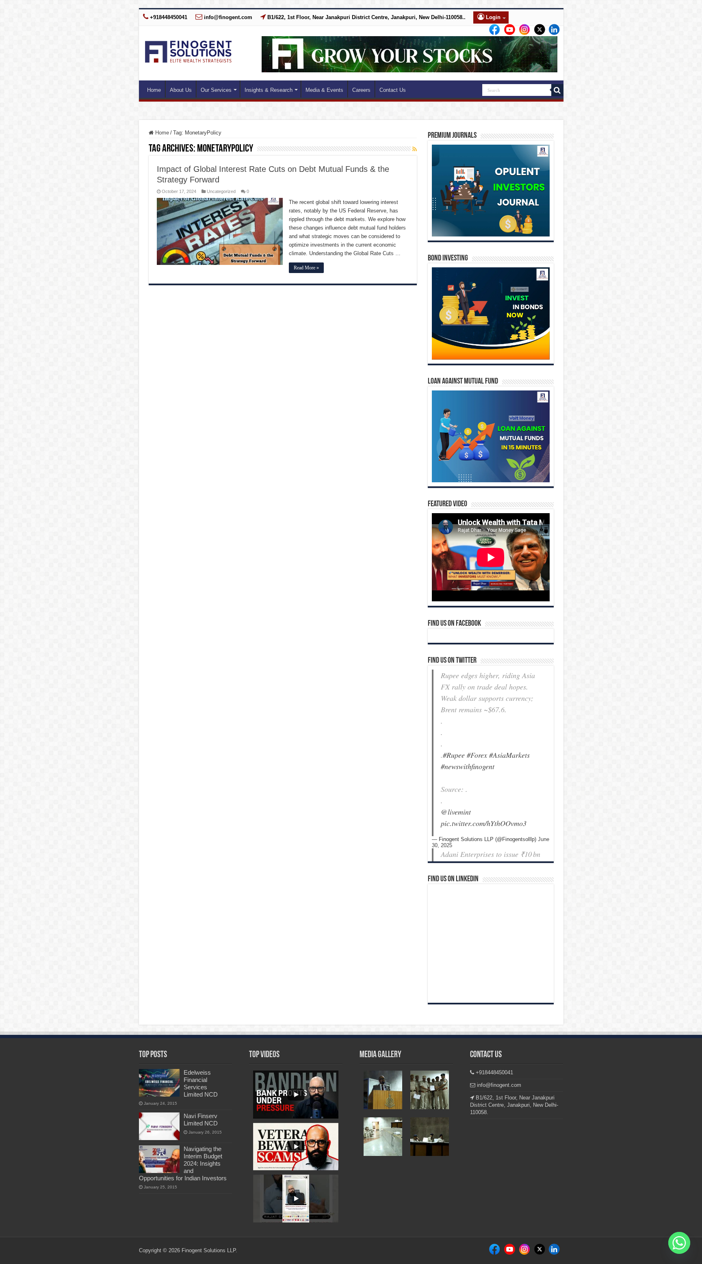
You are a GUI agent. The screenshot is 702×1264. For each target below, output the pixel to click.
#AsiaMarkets (509, 755)
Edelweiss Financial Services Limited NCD (201, 1083)
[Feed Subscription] (414, 149)
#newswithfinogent (467, 766)
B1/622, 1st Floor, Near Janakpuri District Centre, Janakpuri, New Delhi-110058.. (366, 17)
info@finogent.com (227, 17)
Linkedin (522, 30)
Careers (361, 90)
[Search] (557, 90)
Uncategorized (221, 191)
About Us (181, 90)
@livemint (456, 812)
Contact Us (392, 90)
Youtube (551, 30)
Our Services (216, 90)
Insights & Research (268, 90)
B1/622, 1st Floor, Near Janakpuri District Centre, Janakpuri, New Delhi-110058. (514, 1105)
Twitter (536, 30)
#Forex (477, 755)
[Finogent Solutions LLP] (188, 50)
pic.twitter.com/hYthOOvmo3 (483, 823)
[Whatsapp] (679, 1243)
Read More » (306, 268)
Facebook (493, 30)
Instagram (507, 30)
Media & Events (324, 90)
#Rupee (454, 755)
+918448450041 (167, 17)
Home (154, 90)
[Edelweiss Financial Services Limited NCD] (159, 1083)
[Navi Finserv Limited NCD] (159, 1126)
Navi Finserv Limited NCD (201, 1119)
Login (492, 17)
